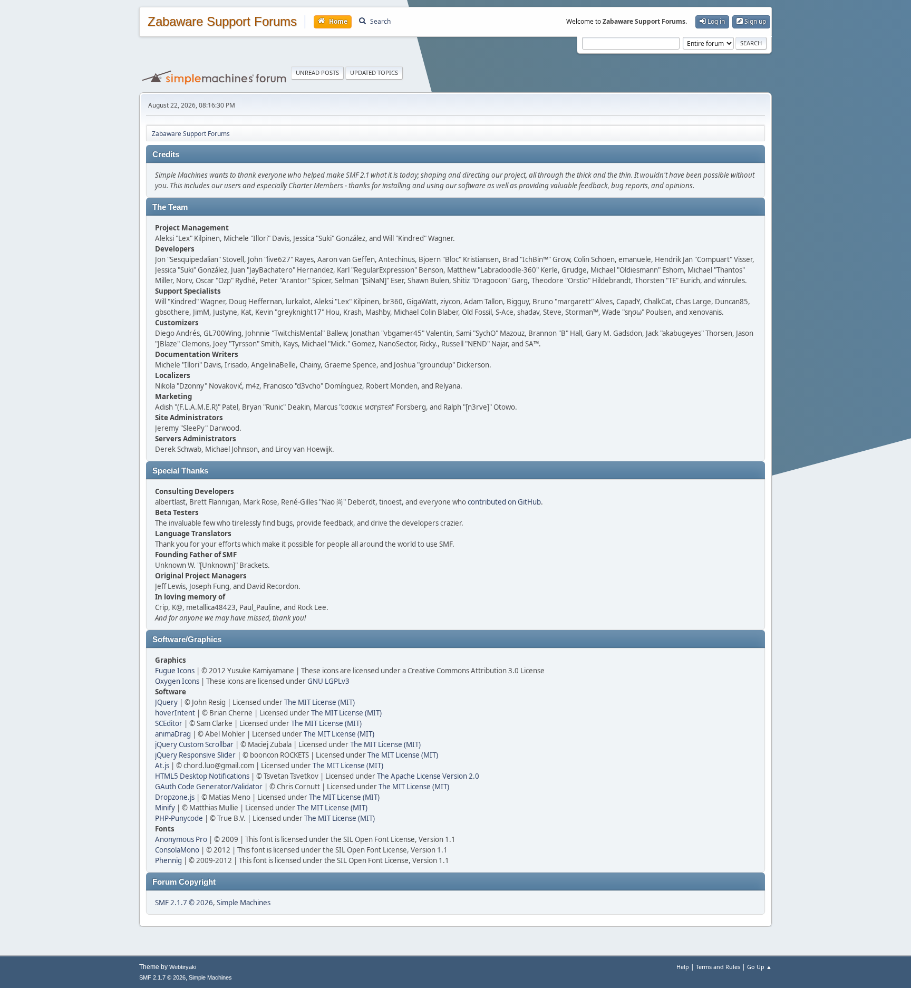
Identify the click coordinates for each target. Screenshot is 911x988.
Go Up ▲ (759, 967)
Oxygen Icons (177, 681)
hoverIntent (175, 713)
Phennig (168, 860)
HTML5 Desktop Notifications (202, 776)
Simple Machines (243, 902)
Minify (165, 807)
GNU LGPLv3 (328, 681)
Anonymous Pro (181, 839)
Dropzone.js (175, 797)
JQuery (166, 702)
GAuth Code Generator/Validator (209, 786)
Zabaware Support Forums (222, 21)
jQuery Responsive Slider (195, 755)
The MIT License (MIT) (319, 702)
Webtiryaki (182, 967)
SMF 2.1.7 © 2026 (184, 902)
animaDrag (173, 734)
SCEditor (168, 723)
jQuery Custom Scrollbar (194, 744)
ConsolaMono (177, 850)
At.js (162, 765)
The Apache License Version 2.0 (428, 776)
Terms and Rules (718, 967)
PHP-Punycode (179, 818)
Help (682, 967)
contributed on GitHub (504, 502)
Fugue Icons (175, 670)
